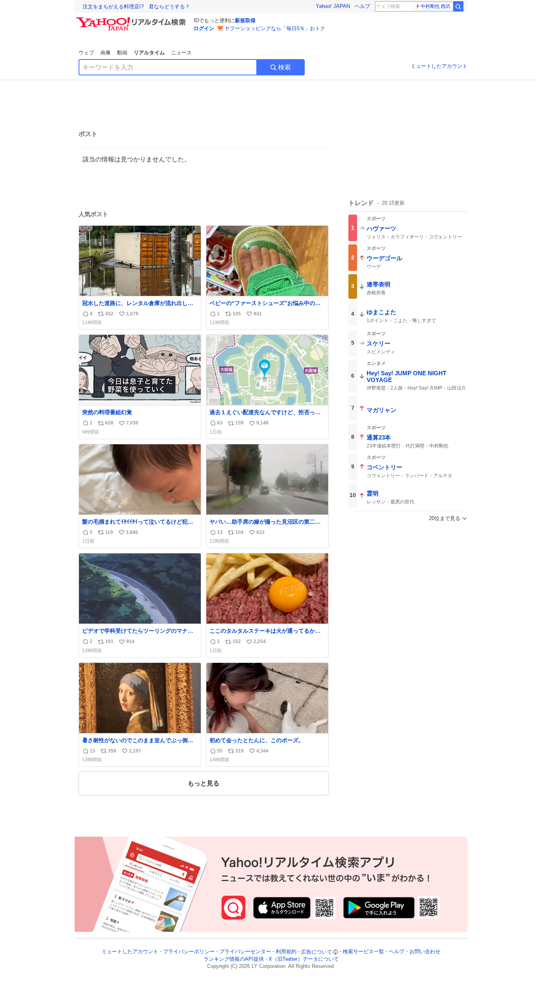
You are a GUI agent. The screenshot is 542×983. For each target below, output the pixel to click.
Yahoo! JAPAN (333, 6)
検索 (284, 67)
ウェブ (86, 53)
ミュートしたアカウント (439, 66)
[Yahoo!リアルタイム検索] (132, 19)
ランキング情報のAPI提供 (234, 959)
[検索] (458, 6)
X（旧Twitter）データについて (304, 959)
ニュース (181, 53)
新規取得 (245, 20)
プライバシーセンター (245, 952)
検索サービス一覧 (363, 952)
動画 (122, 53)
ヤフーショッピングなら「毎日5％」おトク (275, 28)
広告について (316, 952)
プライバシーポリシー (189, 952)
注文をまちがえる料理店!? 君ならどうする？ (136, 7)
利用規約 (286, 952)
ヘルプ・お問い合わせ (414, 952)
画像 (105, 53)
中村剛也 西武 (435, 6)
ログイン (204, 28)
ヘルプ (362, 6)
